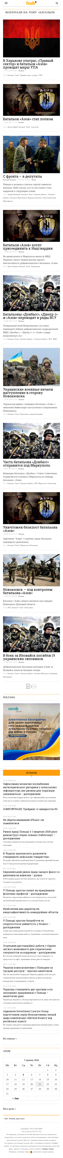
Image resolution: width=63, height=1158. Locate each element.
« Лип (15, 1098)
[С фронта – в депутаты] (31, 154)
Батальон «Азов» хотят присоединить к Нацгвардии (28, 247)
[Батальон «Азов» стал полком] (31, 100)
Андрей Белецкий (13, 194)
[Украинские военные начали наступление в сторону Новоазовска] (31, 367)
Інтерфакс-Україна (48, 1149)
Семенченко (52, 483)
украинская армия (36, 414)
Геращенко (53, 673)
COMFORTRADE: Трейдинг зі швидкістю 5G (30, 809)
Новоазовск (24, 414)
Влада (34, 180)
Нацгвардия (35, 266)
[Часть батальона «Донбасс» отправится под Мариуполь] (31, 441)
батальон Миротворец (18, 198)
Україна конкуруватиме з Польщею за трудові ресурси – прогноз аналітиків (28, 969)
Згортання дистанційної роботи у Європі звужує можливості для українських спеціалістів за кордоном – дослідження (29, 949)
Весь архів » (9, 1108)
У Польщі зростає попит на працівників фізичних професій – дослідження (29, 892)
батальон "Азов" (13, 75)
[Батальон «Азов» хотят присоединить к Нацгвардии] (31, 226)
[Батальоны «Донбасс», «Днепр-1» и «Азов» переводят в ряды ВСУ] (31, 293)
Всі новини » (10, 1038)
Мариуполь (42, 483)
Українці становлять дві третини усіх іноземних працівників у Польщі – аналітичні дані (28, 993)
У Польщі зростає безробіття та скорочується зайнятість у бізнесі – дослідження (26, 924)
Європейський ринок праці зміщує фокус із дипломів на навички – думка (31, 873)
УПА (40, 75)
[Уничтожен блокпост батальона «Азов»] (31, 508)
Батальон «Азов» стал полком (28, 119)
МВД (55, 339)
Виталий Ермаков (9, 180)
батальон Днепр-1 (40, 194)
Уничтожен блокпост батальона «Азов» (30, 529)
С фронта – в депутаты (22, 176)
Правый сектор (25, 75)
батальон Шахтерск (41, 673)
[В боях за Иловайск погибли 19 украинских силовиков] (31, 634)
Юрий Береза (8, 201)
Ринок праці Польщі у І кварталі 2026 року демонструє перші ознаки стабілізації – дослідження (30, 835)
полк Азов (35, 127)
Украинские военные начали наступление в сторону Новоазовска (28, 392)
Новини (21, 70)
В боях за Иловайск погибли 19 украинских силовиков (29, 657)
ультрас (35, 75)
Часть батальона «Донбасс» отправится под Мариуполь (26, 463)
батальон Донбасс (41, 339)
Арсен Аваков (12, 127)
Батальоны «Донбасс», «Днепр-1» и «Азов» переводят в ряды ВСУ (30, 316)
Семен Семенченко (49, 198)
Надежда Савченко (34, 198)
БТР (35, 483)
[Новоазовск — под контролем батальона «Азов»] (31, 570)
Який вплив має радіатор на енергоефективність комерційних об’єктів (30, 910)
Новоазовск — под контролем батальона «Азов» (27, 591)
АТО (9, 607)
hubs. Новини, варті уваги (31, 3)
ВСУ (50, 339)
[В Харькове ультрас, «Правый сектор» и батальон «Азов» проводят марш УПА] (31, 38)
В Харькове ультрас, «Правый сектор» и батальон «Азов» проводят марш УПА (28, 63)
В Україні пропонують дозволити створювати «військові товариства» (26, 855)
